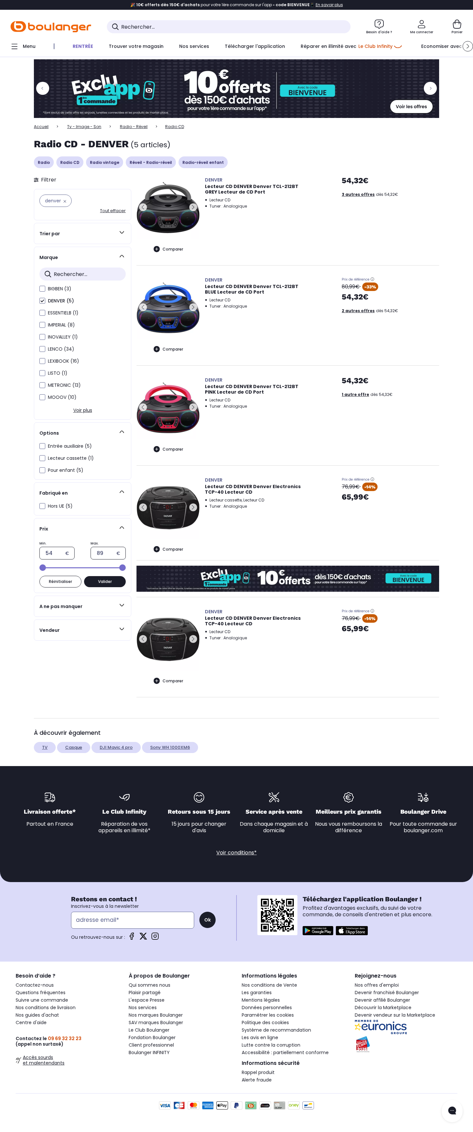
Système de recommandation (276, 1030)
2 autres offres (358, 310)
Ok (207, 920)
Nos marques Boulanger (156, 1015)
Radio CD (69, 162)
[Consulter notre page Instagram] (155, 938)
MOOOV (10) (62, 397)
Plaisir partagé (145, 992)
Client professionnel (151, 1045)
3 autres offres (358, 194)
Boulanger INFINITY (149, 1052)
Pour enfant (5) (65, 470)
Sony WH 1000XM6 (170, 747)
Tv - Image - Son (84, 126)
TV (45, 747)
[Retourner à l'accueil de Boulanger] (50, 26)
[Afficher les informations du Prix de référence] (372, 279)
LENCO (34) (61, 349)
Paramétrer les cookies (268, 1015)
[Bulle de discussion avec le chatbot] (452, 1111)
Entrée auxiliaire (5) (70, 446)
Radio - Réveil (134, 126)
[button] (468, 46)
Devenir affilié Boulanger (382, 1000)
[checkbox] (42, 289)
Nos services (143, 1007)
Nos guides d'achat (37, 1015)
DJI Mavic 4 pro (116, 747)
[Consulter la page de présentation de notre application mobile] (318, 930)
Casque (73, 747)
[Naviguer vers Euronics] (406, 1027)
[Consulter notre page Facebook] (132, 938)
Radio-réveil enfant (203, 162)
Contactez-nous (35, 985)
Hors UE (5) (60, 506)
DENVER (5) (61, 301)
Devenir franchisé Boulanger (387, 992)
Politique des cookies (265, 1022)
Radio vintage (104, 162)
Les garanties (257, 992)
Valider (105, 581)
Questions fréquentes (40, 992)
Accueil (41, 126)
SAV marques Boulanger (156, 1022)
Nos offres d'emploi (377, 985)
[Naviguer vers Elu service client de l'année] (406, 1044)
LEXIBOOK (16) (63, 361)
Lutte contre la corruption (271, 1045)
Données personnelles (267, 1007)
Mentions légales (261, 1000)
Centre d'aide (31, 1022)
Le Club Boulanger (149, 1030)
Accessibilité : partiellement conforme (285, 1052)
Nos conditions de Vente (269, 985)
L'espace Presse (147, 1000)
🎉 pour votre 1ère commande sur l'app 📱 (236, 5)
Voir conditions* (236, 852)
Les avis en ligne (260, 1037)
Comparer (173, 249)
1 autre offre (355, 394)
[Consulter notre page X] (143, 938)
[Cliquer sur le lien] (236, 88)
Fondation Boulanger (152, 1037)
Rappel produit (258, 1072)
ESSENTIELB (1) (63, 313)
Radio (44, 162)
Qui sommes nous (149, 985)
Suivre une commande (42, 1000)
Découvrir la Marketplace (383, 1007)
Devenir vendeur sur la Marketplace (395, 1015)
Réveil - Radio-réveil (151, 162)
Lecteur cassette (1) (71, 458)
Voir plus (82, 410)
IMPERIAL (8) (61, 325)
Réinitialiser (60, 581)
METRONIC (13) (64, 385)
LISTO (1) (57, 373)
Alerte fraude (257, 1080)
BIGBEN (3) (59, 288)
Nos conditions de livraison (46, 1007)
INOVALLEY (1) (63, 337)
